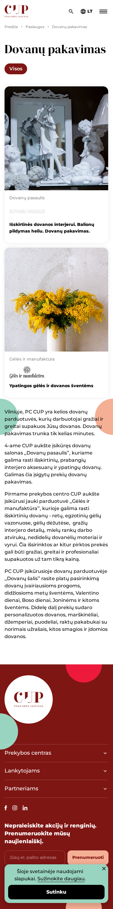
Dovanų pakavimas (69, 26)
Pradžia (11, 26)
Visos (15, 69)
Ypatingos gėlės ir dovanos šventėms (51, 385)
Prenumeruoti (88, 857)
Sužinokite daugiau (61, 879)
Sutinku (56, 892)
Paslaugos (35, 26)
